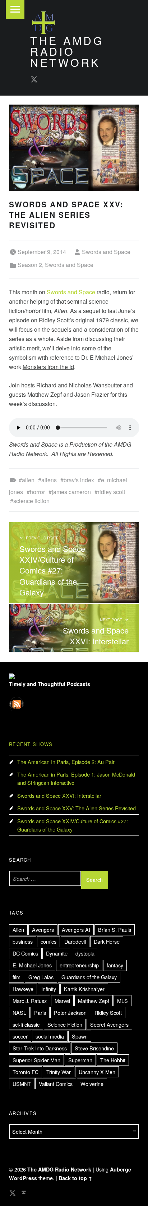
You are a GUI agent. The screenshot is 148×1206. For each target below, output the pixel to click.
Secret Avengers (109, 1024)
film (16, 977)
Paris (40, 1012)
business (23, 941)
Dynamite (57, 953)
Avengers (43, 929)
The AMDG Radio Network (67, 51)
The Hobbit (112, 1060)
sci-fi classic (26, 1024)
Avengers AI (76, 929)
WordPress (23, 1178)
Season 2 (30, 265)
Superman (80, 1060)
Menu (15, 9)
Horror (37, 492)
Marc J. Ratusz (30, 1000)
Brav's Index (79, 480)
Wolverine (91, 1083)
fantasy (115, 965)
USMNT (22, 1083)
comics (48, 941)
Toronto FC (25, 1072)
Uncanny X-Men (97, 1072)
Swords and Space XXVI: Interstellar (59, 795)
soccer (20, 1036)
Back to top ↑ (75, 1178)
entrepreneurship (79, 965)
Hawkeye (23, 989)
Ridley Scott (111, 492)
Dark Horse (107, 941)
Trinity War (58, 1072)
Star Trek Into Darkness (40, 1048)
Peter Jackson (70, 1012)
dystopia (84, 953)
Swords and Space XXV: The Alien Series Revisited (76, 808)
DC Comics (25, 953)
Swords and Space (106, 252)
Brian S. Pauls (114, 929)
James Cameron (71, 492)
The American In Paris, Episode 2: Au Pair (66, 761)
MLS (122, 1000)
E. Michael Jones (32, 965)
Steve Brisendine (94, 1048)
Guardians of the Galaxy (89, 977)
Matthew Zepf (93, 1000)
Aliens (49, 480)
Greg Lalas (41, 977)
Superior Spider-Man (36, 1060)
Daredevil (75, 941)
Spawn (80, 1036)
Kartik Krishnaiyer (84, 989)
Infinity (48, 989)
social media (50, 1036)
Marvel (62, 1000)
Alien (28, 480)
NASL (19, 1012)
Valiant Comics (56, 1083)
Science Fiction (31, 501)
